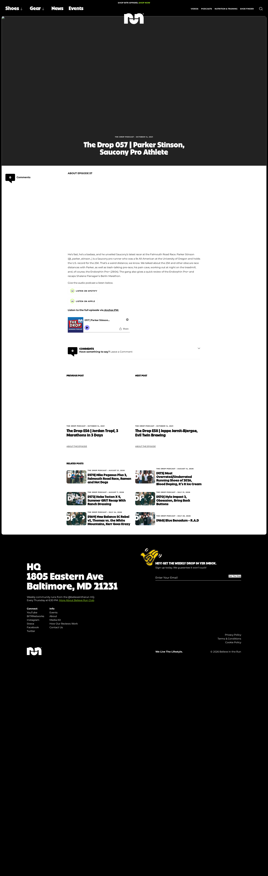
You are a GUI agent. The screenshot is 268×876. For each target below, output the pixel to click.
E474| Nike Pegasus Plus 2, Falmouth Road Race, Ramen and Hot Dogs (109, 478)
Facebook (33, 627)
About (53, 616)
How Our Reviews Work (63, 623)
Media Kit (55, 619)
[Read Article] (100, 401)
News (57, 8)
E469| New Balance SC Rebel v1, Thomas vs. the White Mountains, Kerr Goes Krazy (109, 520)
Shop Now (144, 3)
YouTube (32, 612)
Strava (30, 623)
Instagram (33, 619)
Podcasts (206, 9)
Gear (35, 8)
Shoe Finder (247, 9)
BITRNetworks (35, 616)
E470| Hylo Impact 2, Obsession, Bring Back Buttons (173, 500)
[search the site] (261, 8)
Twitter (31, 631)
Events (76, 8)
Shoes (12, 8)
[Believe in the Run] (134, 18)
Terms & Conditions (229, 638)
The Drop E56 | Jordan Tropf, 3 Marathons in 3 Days (92, 432)
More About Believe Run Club (76, 600)
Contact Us (56, 627)
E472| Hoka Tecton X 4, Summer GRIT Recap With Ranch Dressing (107, 500)
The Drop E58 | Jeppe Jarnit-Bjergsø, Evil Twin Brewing (166, 432)
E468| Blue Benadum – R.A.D (177, 520)
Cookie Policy (233, 642)
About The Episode (77, 446)
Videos (194, 9)
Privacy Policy (233, 634)
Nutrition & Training (226, 9)
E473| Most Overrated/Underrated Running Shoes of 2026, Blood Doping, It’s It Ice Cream (178, 478)
